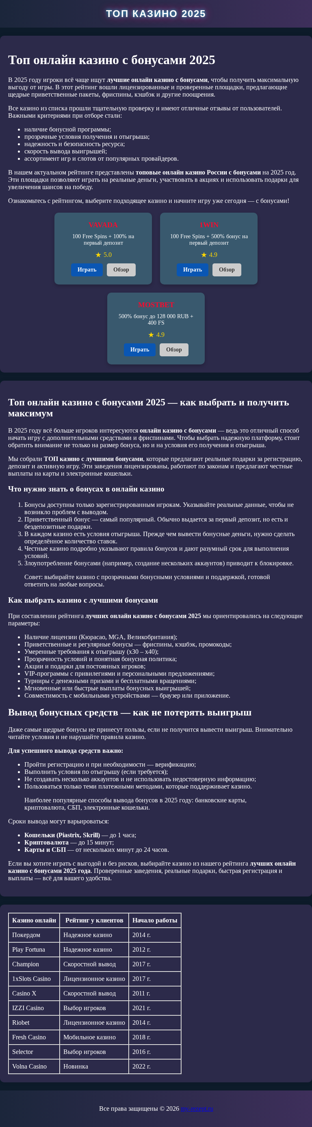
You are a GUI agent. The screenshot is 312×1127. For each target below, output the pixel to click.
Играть (87, 270)
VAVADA (103, 225)
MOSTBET (156, 305)
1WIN (209, 225)
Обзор (121, 270)
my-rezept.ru (197, 1108)
